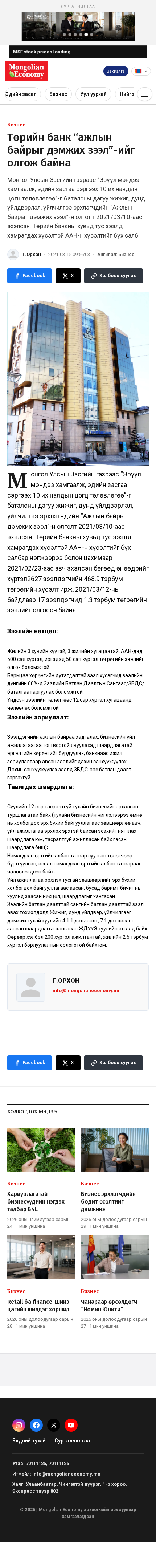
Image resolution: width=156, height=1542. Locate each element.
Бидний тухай (29, 1441)
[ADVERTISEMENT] (78, 22)
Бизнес (58, 94)
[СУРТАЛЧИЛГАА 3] (75, 34)
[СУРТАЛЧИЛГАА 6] (91, 34)
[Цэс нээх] (144, 94)
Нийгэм (129, 94)
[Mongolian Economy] (26, 71)
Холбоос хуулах (117, 275)
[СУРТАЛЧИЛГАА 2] (70, 34)
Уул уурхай (93, 94)
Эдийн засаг (20, 94)
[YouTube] (71, 1425)
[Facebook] (36, 1425)
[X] (53, 1425)
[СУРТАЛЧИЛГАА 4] (80, 34)
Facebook (33, 275)
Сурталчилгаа (72, 1441)
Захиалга (116, 71)
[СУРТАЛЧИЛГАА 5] (86, 34)
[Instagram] (18, 1425)
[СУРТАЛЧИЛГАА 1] (64, 34)
